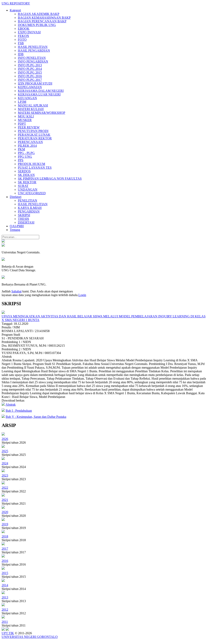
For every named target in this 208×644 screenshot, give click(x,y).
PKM (21, 149)
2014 (5, 585)
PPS (20, 160)
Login (82, 295)
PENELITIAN (27, 200)
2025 (5, 451)
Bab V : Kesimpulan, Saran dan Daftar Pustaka (36, 416)
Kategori (15, 10)
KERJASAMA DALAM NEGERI (41, 90)
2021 (5, 500)
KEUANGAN (27, 98)
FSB (21, 43)
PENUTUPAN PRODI (33, 131)
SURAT (23, 186)
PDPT (22, 123)
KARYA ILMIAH (30, 208)
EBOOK (23, 28)
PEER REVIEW (29, 127)
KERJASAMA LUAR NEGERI (39, 94)
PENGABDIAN (29, 211)
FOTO (22, 39)
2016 (5, 561)
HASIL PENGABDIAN (34, 50)
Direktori (15, 197)
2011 (5, 621)
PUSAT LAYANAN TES (35, 167)
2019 (5, 524)
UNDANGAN (27, 189)
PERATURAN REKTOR (35, 138)
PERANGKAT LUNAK (34, 134)
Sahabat (16, 291)
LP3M (22, 101)
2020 (5, 512)
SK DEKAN (26, 175)
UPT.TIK (8, 633)
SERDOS (24, 171)
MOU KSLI (26, 116)
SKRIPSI (24, 215)
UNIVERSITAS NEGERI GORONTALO (30, 637)
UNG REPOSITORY (16, 3)
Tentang (15, 229)
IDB (21, 54)
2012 (5, 609)
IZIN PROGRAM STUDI (35, 83)
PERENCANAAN (30, 142)
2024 (5, 463)
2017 (5, 548)
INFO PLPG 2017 (30, 79)
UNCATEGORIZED (32, 193)
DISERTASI (26, 222)
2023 (5, 475)
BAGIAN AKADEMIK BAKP (38, 14)
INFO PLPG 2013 (30, 65)
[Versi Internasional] (3, 241)
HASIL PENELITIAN (33, 47)
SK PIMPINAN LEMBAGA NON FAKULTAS (50, 178)
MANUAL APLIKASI (33, 105)
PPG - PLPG (26, 153)
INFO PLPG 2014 (30, 69)
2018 (5, 536)
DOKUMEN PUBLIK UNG (37, 25)
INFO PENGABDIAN (33, 61)
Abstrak (10, 404)
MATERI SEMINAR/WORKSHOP (41, 112)
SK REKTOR (27, 182)
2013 (5, 597)
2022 (5, 487)
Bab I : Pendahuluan (19, 410)
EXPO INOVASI (29, 32)
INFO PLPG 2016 (30, 76)
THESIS (23, 218)
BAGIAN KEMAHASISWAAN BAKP (44, 17)
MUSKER (25, 120)
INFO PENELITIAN (32, 58)
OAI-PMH (17, 226)
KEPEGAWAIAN (30, 87)
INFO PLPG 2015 (30, 72)
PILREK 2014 (27, 145)
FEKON (23, 36)
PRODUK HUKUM (31, 164)
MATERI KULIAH (31, 109)
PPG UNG (25, 156)
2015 (5, 573)
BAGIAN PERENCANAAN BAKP (42, 21)
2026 (5, 439)
